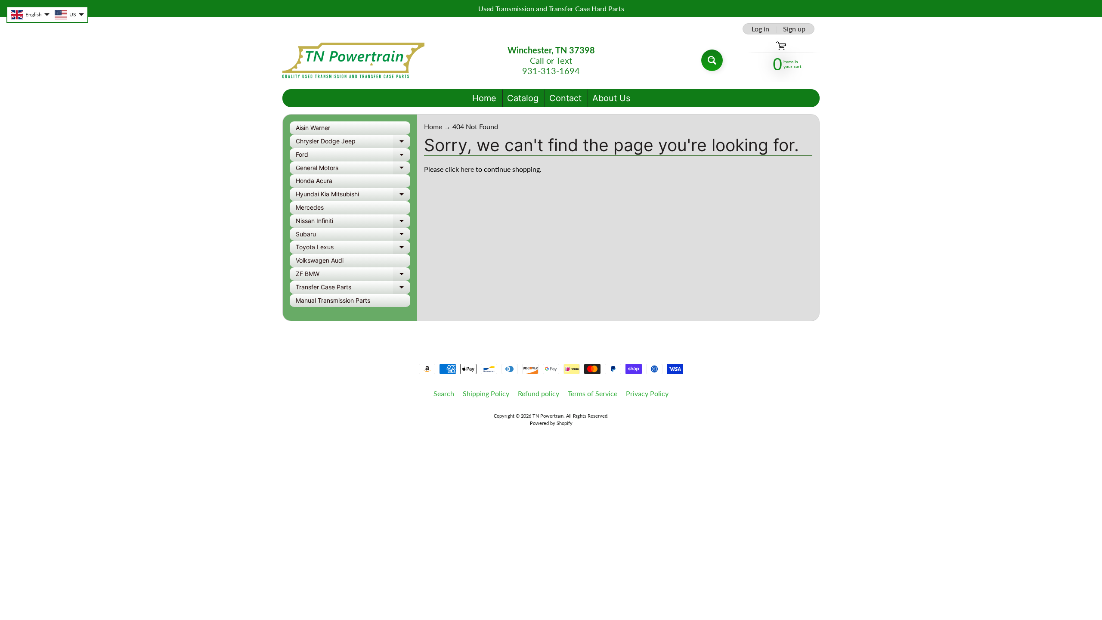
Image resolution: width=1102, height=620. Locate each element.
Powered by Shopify (551, 423)
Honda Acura (314, 180)
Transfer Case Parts (353, 288)
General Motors (353, 169)
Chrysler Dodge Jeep (353, 142)
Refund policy (538, 393)
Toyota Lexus (353, 248)
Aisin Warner (313, 127)
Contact (565, 98)
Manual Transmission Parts (333, 300)
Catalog (523, 98)
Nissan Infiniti (353, 222)
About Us (611, 98)
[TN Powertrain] (353, 60)
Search (443, 393)
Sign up (794, 28)
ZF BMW (353, 275)
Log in (760, 28)
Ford (353, 156)
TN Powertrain (547, 415)
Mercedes (310, 207)
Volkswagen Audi (320, 260)
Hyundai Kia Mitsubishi (353, 195)
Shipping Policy (486, 393)
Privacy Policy (647, 393)
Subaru (353, 235)
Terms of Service (592, 393)
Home (484, 98)
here (467, 169)
